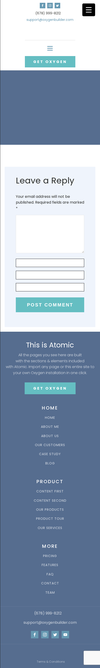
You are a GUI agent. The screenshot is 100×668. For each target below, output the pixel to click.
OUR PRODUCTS (50, 509)
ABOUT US (50, 436)
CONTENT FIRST (50, 491)
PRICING (50, 556)
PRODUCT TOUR (50, 518)
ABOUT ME (50, 427)
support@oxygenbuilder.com (50, 20)
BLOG (50, 463)
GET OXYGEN (50, 61)
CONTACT (50, 583)
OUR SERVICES (50, 528)
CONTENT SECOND (50, 500)
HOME (50, 417)
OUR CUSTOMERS (50, 445)
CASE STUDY (50, 454)
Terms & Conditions (51, 662)
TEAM (50, 592)
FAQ (50, 574)
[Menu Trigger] (88, 9)
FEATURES (50, 565)
